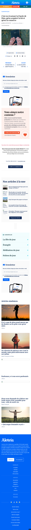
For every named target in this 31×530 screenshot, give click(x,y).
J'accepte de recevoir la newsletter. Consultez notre (16, 87)
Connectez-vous (21, 161)
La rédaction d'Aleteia (17, 23)
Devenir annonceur (15, 517)
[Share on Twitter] (19, 56)
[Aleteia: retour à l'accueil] (15, 2)
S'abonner (10, 459)
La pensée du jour (5, 11)
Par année (15, 497)
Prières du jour (9, 255)
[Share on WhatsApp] (25, 56)
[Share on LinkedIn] (17, 56)
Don (15, 488)
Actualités (15, 467)
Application (15, 482)
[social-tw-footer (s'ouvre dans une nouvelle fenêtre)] (17, 502)
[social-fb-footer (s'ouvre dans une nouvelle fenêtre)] (14, 502)
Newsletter (15, 480)
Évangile (7, 245)
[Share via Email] (22, 56)
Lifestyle (15, 469)
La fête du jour (9, 239)
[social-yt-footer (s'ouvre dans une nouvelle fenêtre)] (11, 502)
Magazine (15, 484)
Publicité (15, 490)
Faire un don (15, 509)
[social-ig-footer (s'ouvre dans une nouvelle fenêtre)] (19, 502)
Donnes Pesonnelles (15, 522)
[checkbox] (3, 87)
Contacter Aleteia (15, 520)
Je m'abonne (6, 6)
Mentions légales (15, 514)
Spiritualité (15, 471)
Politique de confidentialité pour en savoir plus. (16, 87)
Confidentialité (15, 525)
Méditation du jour (11, 250)
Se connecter (19, 459)
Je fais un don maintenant (11, 132)
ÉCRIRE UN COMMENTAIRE (15, 166)
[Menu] (5, 2)
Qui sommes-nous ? (15, 512)
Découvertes (15, 473)
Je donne (15, 6)
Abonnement (15, 486)
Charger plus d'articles (15, 218)
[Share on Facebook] (14, 56)
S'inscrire (6, 91)
